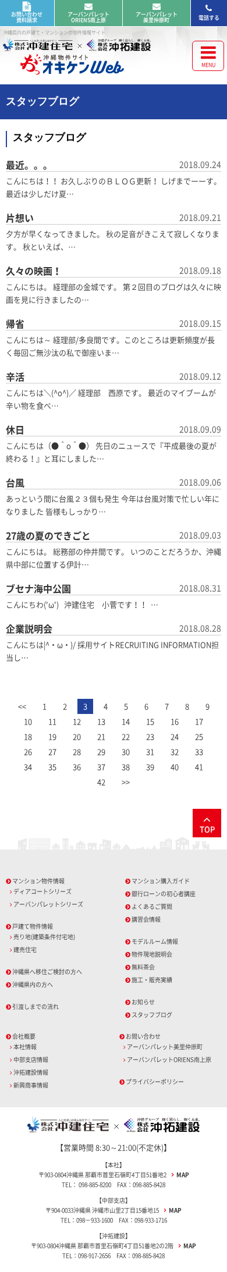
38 (126, 766)
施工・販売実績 (152, 979)
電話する (208, 18)
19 (52, 736)
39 (150, 766)
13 (101, 721)
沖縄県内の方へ (32, 984)
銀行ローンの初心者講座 (164, 893)
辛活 (15, 376)
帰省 (15, 324)
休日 (15, 429)
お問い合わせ (143, 1036)
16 (175, 721)
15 (150, 721)
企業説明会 (29, 628)
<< (22, 706)
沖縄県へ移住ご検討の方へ (47, 971)
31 (150, 751)
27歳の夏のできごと (48, 535)
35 (52, 766)
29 (101, 751)
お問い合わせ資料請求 (26, 17)
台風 (15, 482)
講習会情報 (146, 919)
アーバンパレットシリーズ (48, 904)
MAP (182, 1174)
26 (28, 751)
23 (150, 736)
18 (28, 736)
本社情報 (25, 1046)
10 (28, 721)
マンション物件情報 (38, 880)
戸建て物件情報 (32, 926)
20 (77, 736)
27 (52, 751)
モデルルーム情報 (155, 941)
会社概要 (24, 1036)
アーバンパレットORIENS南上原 (88, 17)
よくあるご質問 (152, 906)
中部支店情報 (30, 1059)
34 (28, 766)
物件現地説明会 (152, 954)
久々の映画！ (34, 271)
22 (126, 736)
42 (101, 781)
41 (199, 766)
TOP (207, 828)
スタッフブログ (152, 1014)
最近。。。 (29, 165)
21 (101, 736)
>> (126, 781)
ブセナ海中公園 (38, 588)
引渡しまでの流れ (35, 1006)
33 (199, 751)
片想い (20, 218)
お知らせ (143, 1001)
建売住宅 (25, 949)
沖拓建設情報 (30, 1072)
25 (199, 736)
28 (77, 751)
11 (52, 721)
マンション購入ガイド (161, 880)
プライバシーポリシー (155, 1081)
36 (77, 766)
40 (175, 766)
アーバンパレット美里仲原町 (157, 17)
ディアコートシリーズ (42, 891)
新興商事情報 (30, 1085)
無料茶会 (143, 966)
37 (101, 766)
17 (199, 721)
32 (175, 751)
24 (175, 736)
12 (77, 721)
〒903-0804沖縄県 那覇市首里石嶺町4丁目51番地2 (103, 1174)
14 (126, 721)
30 (126, 751)
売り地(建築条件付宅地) (44, 936)
